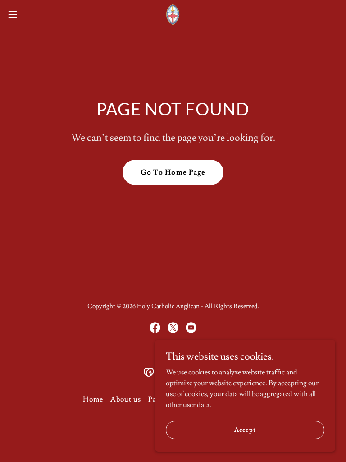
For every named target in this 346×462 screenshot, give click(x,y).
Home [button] (93, 399)
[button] (29, 14)
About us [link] (125, 399)
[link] (173, 14)
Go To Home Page (173, 172)
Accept (244, 429)
